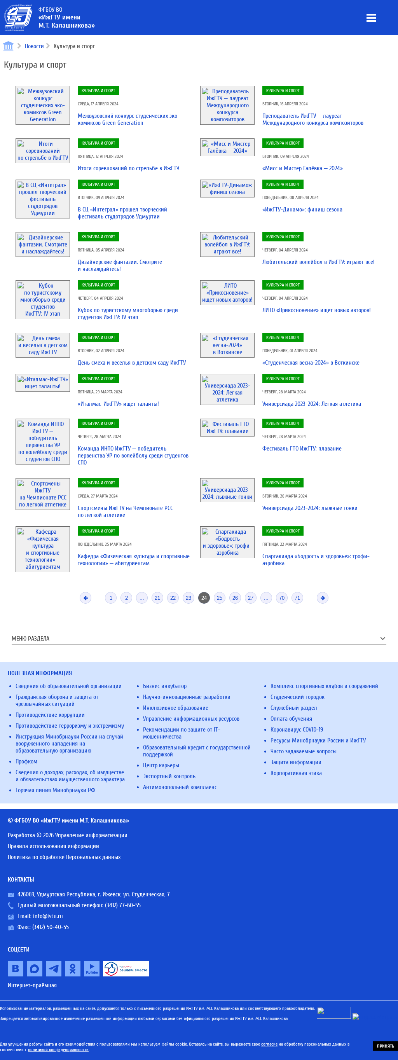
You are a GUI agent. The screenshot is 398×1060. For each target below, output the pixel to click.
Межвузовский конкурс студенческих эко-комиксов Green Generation (129, 119)
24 (204, 598)
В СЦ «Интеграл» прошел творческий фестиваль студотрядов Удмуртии (122, 213)
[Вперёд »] (322, 598)
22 (173, 598)
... (142, 598)
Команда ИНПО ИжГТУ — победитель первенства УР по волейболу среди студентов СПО (133, 455)
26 (235, 598)
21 (157, 598)
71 (297, 598)
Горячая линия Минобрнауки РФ (55, 790)
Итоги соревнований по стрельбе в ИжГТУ (128, 168)
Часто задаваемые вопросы (304, 751)
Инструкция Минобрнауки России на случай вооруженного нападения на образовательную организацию (69, 743)
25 (219, 598)
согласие (269, 1044)
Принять (385, 1046)
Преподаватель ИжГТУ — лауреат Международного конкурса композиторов (312, 119)
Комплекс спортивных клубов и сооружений (324, 686)
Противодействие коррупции (50, 714)
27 (250, 598)
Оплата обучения (291, 718)
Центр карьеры (161, 765)
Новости (34, 46)
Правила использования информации (53, 846)
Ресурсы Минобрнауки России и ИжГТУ (318, 740)
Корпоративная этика (296, 773)
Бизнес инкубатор (165, 686)
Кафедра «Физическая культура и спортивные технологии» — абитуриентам (134, 560)
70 (282, 598)
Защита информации (296, 762)
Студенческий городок (298, 696)
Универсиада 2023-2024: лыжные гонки (310, 508)
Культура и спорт (98, 90)
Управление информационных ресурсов (191, 718)
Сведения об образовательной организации (69, 686)
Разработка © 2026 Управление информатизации (67, 835)
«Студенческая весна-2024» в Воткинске (311, 362)
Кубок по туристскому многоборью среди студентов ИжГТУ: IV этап (128, 314)
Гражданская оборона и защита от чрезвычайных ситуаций (57, 700)
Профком (26, 761)
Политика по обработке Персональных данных (64, 857)
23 (188, 598)
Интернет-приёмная (32, 985)
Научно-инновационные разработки (186, 696)
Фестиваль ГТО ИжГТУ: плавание (302, 448)
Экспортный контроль (169, 776)
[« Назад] (85, 598)
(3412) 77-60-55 (123, 905)
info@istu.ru (48, 916)
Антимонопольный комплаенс (180, 787)
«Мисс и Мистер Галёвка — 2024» (302, 168)
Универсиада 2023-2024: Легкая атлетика (311, 403)
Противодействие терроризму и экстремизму (70, 725)
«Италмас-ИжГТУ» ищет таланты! (118, 403)
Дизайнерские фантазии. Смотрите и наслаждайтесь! (120, 265)
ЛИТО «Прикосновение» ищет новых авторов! (316, 310)
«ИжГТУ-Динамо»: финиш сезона (302, 209)
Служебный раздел (294, 707)
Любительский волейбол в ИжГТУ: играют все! (318, 261)
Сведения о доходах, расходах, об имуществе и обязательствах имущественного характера (70, 776)
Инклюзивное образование (175, 707)
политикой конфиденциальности (58, 1049)
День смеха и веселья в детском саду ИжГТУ (132, 362)
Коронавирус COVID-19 (297, 729)
